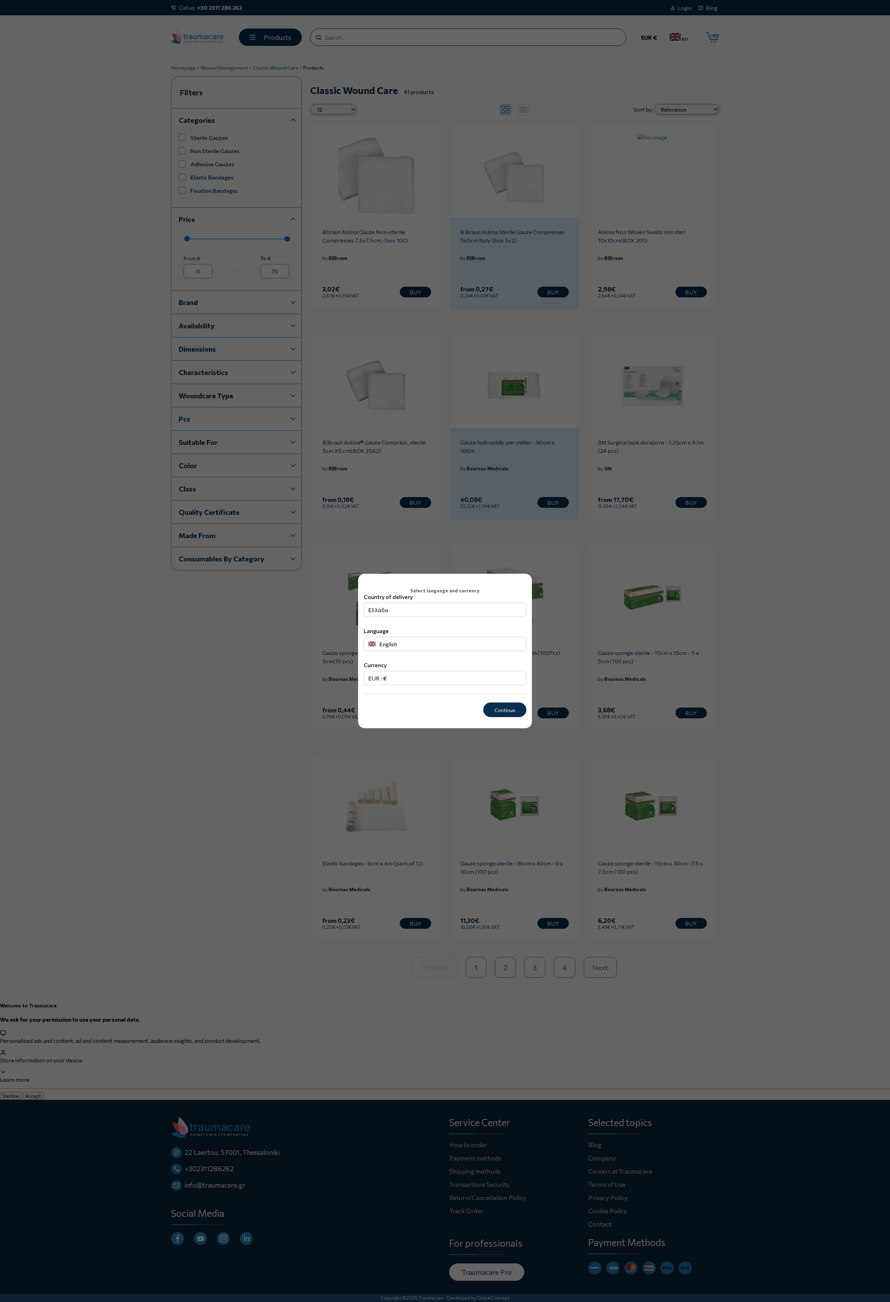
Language (376, 630)
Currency (375, 664)
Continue (504, 710)
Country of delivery (388, 596)
